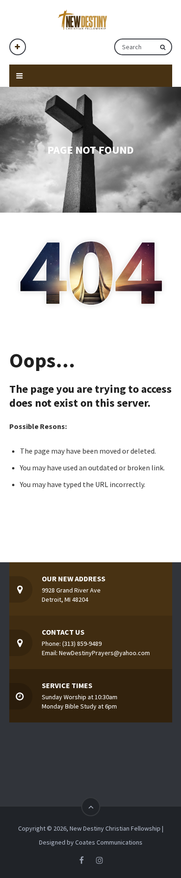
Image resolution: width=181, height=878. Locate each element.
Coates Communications (108, 842)
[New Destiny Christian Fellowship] (85, 19)
